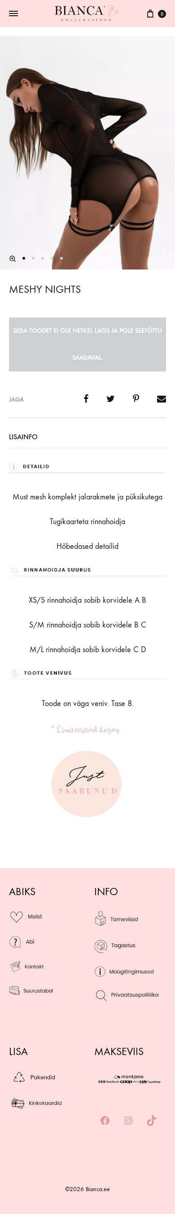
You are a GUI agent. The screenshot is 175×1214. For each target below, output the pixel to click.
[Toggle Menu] (13, 14)
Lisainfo (23, 437)
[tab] (87, 437)
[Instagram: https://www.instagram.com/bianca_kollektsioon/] (128, 1121)
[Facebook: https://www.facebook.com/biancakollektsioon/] (105, 1121)
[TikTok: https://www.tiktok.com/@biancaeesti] (152, 1121)
